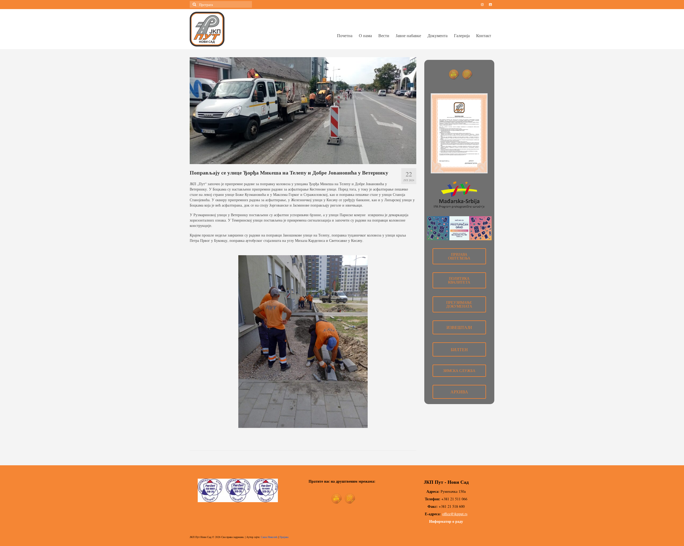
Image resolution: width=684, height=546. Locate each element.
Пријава (283, 537)
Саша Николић (269, 537)
